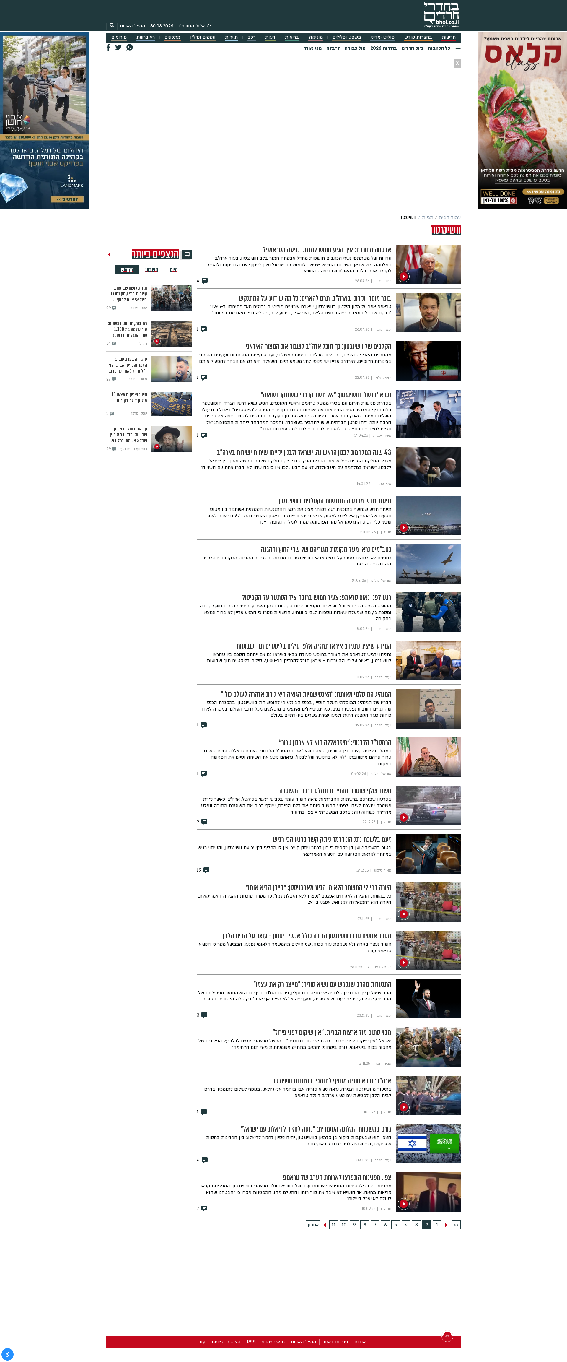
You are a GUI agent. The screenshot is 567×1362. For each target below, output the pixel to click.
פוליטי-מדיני (383, 37)
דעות (270, 37)
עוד (201, 1342)
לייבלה (333, 48)
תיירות (231, 37)
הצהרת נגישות (226, 1342)
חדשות (449, 37)
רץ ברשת (145, 37)
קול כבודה (355, 48)
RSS (251, 1342)
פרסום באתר (335, 1342)
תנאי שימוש (273, 1342)
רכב (251, 37)
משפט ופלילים (347, 37)
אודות (360, 1342)
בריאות (292, 37)
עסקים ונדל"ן (202, 37)
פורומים (119, 37)
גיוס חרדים (412, 48)
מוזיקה (316, 37)
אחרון (313, 1225)
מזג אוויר (313, 48)
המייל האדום (132, 26)
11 (334, 1225)
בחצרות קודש (418, 37)
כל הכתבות (439, 48)
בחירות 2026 (383, 48)
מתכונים (172, 37)
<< (456, 1225)
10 (344, 1225)
